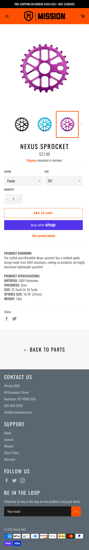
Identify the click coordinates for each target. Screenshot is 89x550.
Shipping (31, 160)
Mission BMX (19, 529)
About (7, 432)
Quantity (9, 189)
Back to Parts (46, 349)
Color (7, 171)
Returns (8, 446)
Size (46, 171)
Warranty (9, 459)
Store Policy (11, 452)
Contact (9, 439)
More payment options (43, 235)
